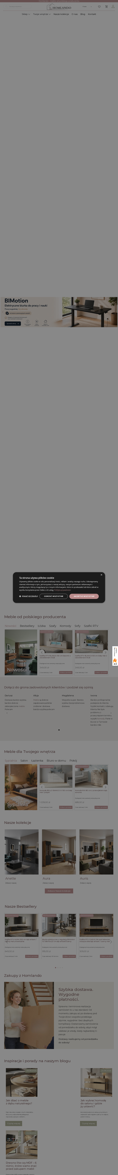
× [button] (101, 575)
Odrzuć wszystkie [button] (53, 596)
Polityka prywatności (62, 590)
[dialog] (59, 587)
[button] (28, 596)
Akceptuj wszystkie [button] (84, 596)
